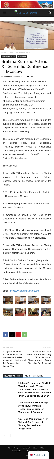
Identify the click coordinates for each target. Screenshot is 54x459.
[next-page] (9, 435)
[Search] (50, 13)
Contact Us (38, 451)
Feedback (27, 451)
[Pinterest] (18, 334)
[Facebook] (5, 334)
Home (3, 52)
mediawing (8, 76)
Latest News (21, 57)
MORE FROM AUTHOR (34, 376)
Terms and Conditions (29, 448)
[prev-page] (4, 435)
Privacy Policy (13, 448)
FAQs (42, 448)
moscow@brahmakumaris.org (24, 291)
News (11, 52)
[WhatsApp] (24, 334)
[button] (4, 13)
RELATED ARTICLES (13, 376)
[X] (12, 334)
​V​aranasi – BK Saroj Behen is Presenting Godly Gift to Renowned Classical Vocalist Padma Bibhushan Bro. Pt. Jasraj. (39, 357)
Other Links (16, 451)
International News (23, 52)
